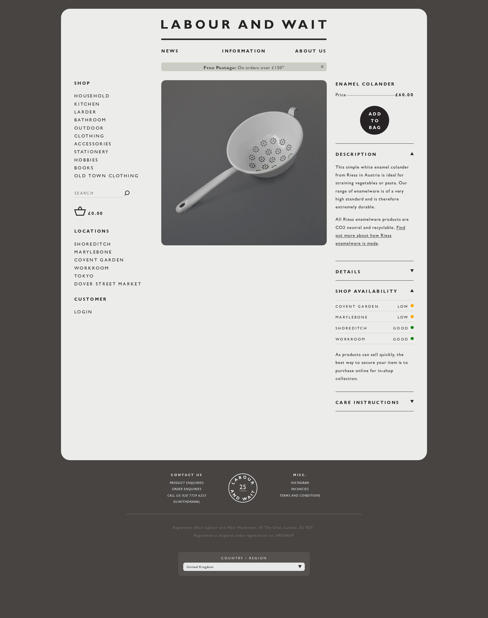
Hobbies (87, 160)
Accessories (94, 144)
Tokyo (85, 276)
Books (85, 168)
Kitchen (88, 103)
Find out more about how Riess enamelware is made (370, 235)
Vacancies (300, 489)
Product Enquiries (187, 483)
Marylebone (94, 252)
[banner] (243, 39)
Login (84, 312)
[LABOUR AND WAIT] (243, 28)
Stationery (92, 151)
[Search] (127, 193)
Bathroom (91, 120)
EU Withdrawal (187, 502)
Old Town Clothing (107, 175)
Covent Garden (100, 260)
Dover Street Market (109, 284)
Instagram (300, 483)
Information (244, 51)
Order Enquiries (187, 489)
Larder (86, 112)
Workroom (93, 267)
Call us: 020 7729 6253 (186, 495)
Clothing (90, 136)
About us (310, 51)
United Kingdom (200, 567)
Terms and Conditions (300, 495)
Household (93, 96)
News (170, 51)
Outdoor (90, 127)
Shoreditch (93, 243)
